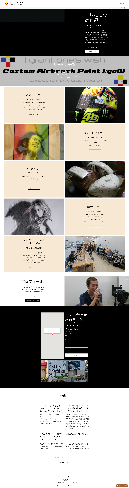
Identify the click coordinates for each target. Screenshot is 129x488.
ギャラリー (92, 42)
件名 (66, 343)
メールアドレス (68, 339)
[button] (124, 8)
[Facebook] (119, 7)
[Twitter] (121, 7)
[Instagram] (122, 7)
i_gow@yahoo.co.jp (69, 331)
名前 (66, 335)
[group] (64, 470)
